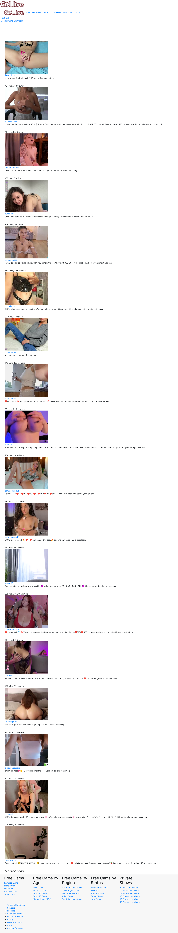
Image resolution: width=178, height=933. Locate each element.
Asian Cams (67, 896)
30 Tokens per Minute (130, 896)
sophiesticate (11, 121)
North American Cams (72, 887)
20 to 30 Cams (40, 893)
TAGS (63, 12)
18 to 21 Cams (39, 890)
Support (11, 908)
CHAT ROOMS (32, 12)
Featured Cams (11, 883)
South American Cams (72, 899)
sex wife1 (9, 675)
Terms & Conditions (16, 905)
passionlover (10, 860)
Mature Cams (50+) (42, 899)
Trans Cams (9, 894)
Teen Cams (38, 887)
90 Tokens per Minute (130, 902)
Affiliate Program (15, 928)
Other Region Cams (71, 890)
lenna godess (11, 260)
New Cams (96, 899)
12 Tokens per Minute (129, 890)
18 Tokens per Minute (129, 893)
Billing (10, 919)
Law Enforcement (15, 916)
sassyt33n (9, 583)
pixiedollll (9, 814)
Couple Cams (10, 891)
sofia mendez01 (12, 537)
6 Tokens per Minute (129, 887)
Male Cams (9, 888)
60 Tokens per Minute (130, 899)
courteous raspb (12, 629)
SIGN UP (76, 12)
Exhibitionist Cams (99, 887)
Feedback (11, 911)
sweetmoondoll (12, 167)
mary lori (9, 444)
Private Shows (97, 893)
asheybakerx (10, 306)
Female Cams (10, 886)
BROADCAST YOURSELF (50, 12)
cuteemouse (10, 352)
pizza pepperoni (12, 768)
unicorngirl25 (11, 721)
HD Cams (95, 890)
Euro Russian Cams (71, 893)
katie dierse (10, 398)
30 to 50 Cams (40, 896)
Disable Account (14, 922)
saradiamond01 (12, 491)
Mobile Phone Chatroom (12, 21)
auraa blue (9, 214)
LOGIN (69, 12)
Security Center (14, 913)
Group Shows (97, 896)
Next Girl (5, 18)
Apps (9, 925)
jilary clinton (10, 75)
